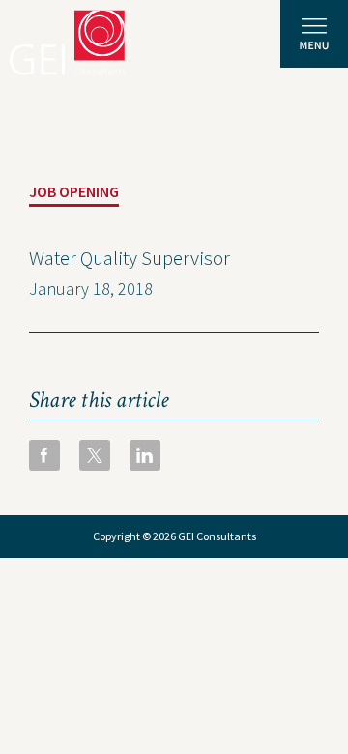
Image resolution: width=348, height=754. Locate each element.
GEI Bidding (127, 643)
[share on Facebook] (44, 455)
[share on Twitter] (94, 455)
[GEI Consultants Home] (68, 42)
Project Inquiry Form (167, 600)
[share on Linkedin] (145, 455)
